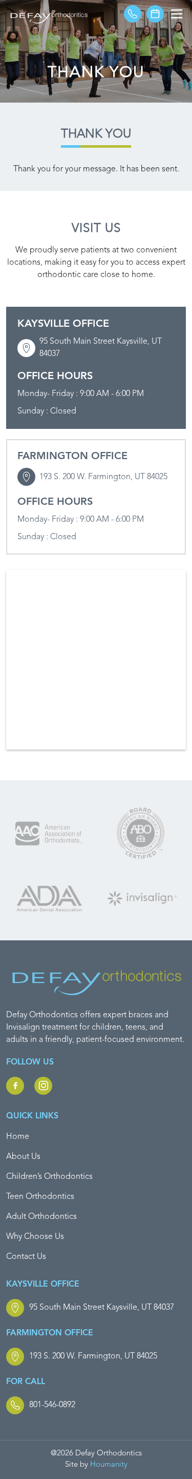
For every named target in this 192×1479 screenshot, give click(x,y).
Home (17, 1137)
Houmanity (108, 1465)
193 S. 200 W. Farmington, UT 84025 (103, 477)
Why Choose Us (35, 1237)
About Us (23, 1157)
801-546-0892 (52, 1405)
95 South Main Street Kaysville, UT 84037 (100, 348)
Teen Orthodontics (40, 1197)
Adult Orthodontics (41, 1217)
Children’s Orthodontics (49, 1177)
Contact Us (26, 1257)
